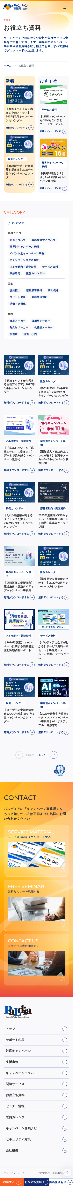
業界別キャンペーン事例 (24, 246)
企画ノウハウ (18, 240)
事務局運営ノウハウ (43, 240)
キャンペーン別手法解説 (24, 260)
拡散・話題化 (18, 303)
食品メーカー (18, 320)
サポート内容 (15, 1039)
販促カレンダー (35, 273)
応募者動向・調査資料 (23, 266)
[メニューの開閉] (66, 6)
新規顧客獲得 (34, 290)
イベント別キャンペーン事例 (27, 253)
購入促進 (53, 290)
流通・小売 (30, 334)
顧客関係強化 (39, 297)
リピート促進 (18, 297)
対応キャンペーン (18, 1050)
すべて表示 (18, 223)
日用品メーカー (41, 320)
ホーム (7, 65)
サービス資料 (50, 266)
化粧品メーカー (43, 327)
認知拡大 (15, 290)
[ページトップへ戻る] (67, 1172)
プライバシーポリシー (15, 1173)
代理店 (14, 334)
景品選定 (15, 273)
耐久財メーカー (19, 327)
